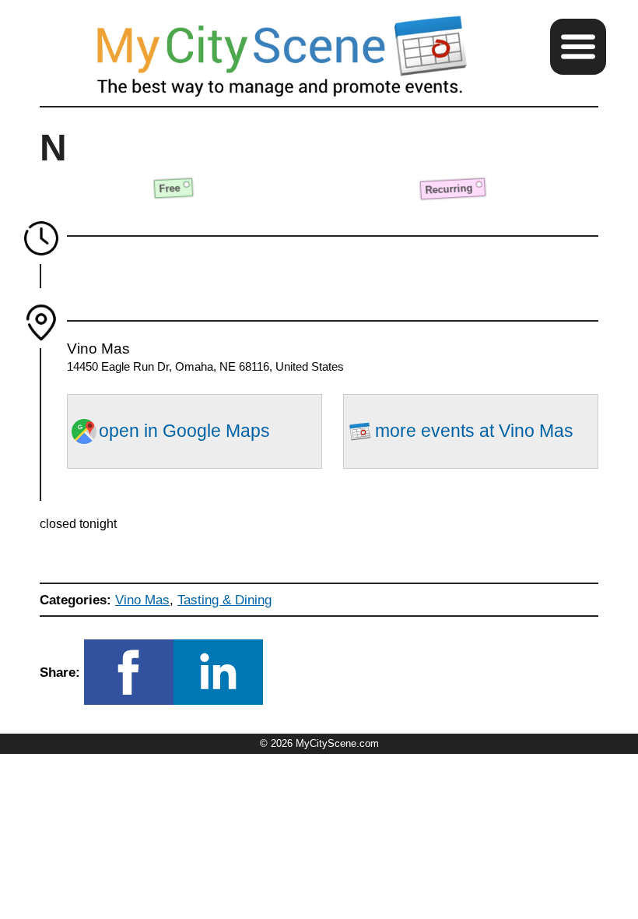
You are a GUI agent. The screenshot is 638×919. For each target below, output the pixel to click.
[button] (578, 47)
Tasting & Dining (224, 599)
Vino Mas (142, 599)
